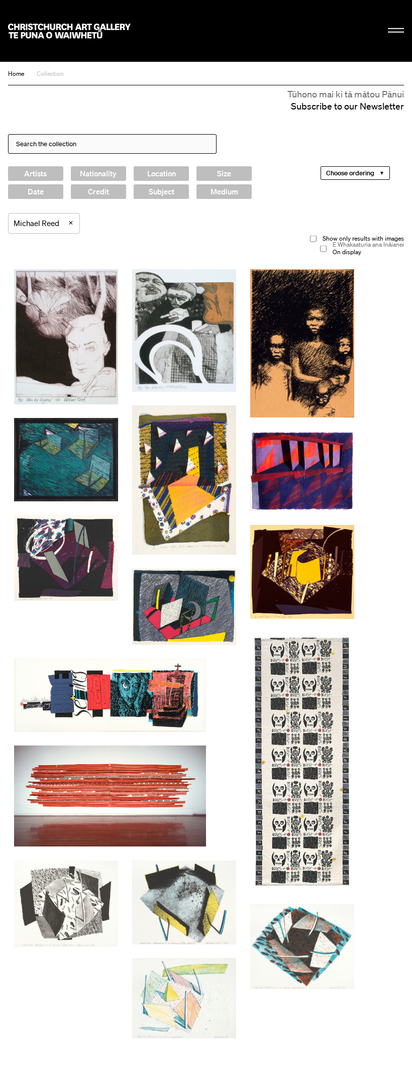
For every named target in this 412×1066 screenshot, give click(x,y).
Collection (50, 73)
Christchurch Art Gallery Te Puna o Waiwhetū (69, 31)
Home (16, 73)
